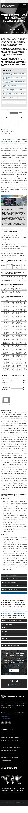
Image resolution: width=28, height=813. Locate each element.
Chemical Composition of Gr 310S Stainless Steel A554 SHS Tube (13, 86)
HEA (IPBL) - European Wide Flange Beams (11, 642)
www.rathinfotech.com (14, 804)
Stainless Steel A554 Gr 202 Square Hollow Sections (13, 615)
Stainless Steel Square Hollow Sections (10, 593)
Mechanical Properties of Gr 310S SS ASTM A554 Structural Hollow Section (13, 90)
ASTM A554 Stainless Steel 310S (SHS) (12, 208)
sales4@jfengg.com (5, 716)
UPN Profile (4, 627)
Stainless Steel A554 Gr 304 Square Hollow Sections (13, 595)
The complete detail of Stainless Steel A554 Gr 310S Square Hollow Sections (14, 74)
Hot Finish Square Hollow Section (9, 582)
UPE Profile (4, 631)
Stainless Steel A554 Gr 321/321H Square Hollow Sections (15, 611)
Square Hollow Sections (7, 624)
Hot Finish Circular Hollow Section (9, 589)
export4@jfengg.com (5, 718)
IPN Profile (4, 638)
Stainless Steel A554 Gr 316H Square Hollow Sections (14, 606)
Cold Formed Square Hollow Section (9, 575)
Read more (13, 670)
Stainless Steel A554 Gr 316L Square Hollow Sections (14, 604)
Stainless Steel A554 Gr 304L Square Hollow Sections (14, 598)
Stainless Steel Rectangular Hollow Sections (11, 620)
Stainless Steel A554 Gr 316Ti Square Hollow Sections (14, 609)
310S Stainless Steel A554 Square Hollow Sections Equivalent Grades (14, 82)
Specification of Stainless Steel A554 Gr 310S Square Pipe (12, 78)
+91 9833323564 (15, 685)
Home (10, 29)
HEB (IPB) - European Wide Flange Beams (10, 645)
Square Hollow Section (6, 760)
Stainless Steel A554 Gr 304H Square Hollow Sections (14, 600)
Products (16, 29)
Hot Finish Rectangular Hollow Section (10, 585)
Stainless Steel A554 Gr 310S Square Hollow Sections (14, 613)
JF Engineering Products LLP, (13, 802)
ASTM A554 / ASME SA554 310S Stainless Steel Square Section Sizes (13, 94)
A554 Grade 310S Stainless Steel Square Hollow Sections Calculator (13, 98)
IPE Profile (4, 634)
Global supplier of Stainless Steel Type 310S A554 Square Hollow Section (13, 102)
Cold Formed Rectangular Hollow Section (11, 578)
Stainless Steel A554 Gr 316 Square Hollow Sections (13, 602)
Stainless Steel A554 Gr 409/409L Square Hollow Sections (15, 617)
